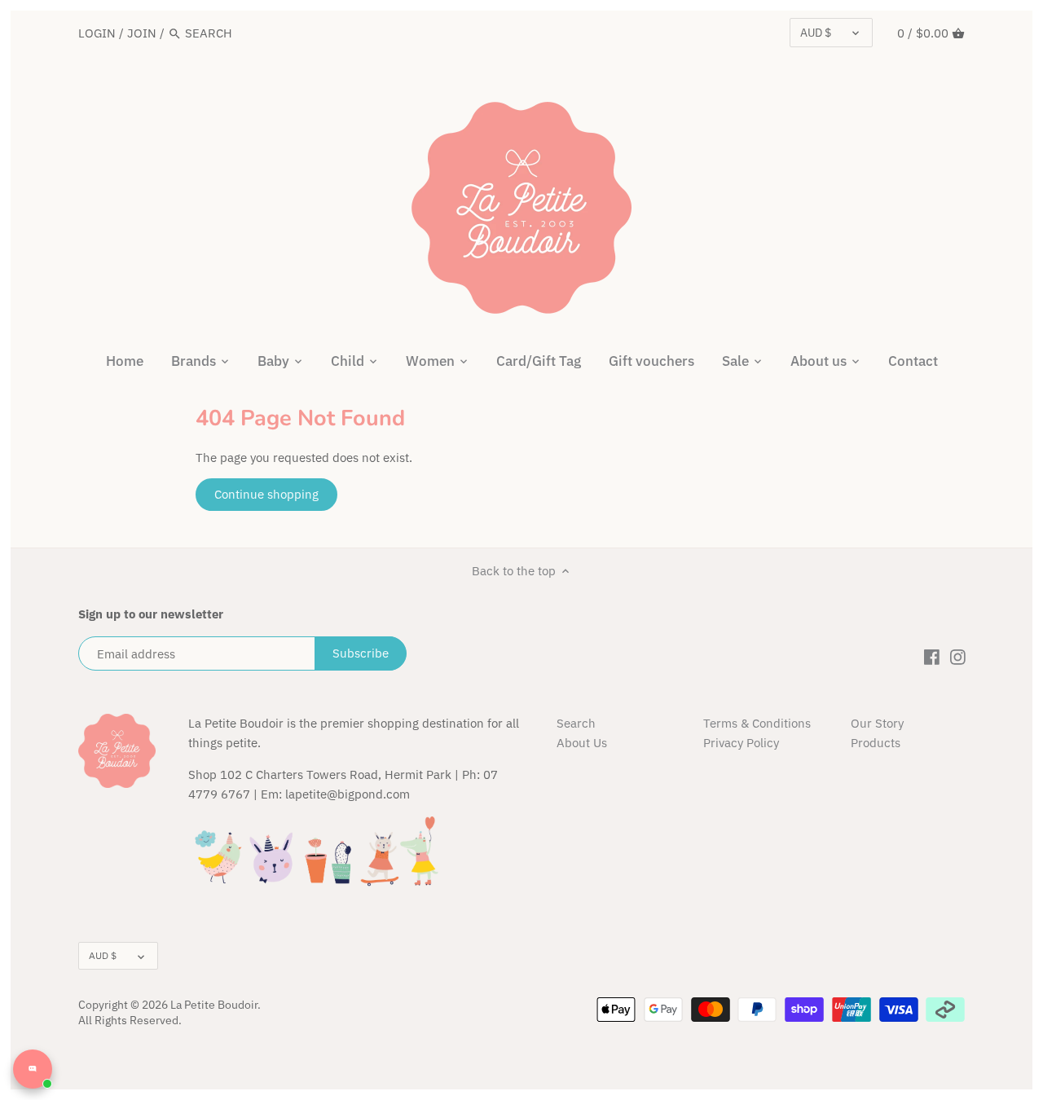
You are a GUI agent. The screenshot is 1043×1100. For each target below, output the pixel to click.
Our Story (877, 723)
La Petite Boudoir (213, 1004)
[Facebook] (932, 656)
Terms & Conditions (757, 723)
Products (875, 742)
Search (576, 723)
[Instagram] (958, 656)
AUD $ (815, 32)
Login (97, 33)
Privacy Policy (741, 742)
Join (141, 33)
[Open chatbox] (32, 1069)
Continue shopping (266, 494)
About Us (582, 742)
